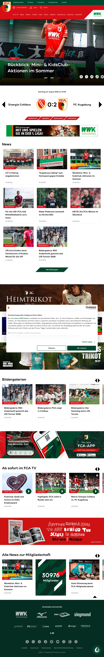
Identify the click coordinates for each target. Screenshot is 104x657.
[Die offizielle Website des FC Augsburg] (7, 7)
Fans (40, 15)
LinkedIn (102, 76)
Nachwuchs (61, 15)
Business (70, 15)
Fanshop (30, 2)
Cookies (79, 648)
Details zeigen (87, 342)
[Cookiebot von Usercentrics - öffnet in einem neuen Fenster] (87, 307)
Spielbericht (32, 118)
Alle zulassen (81, 348)
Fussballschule (53, 2)
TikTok (97, 76)
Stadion (53, 15)
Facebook (81, 76)
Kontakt (64, 2)
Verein (46, 15)
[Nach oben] (95, 596)
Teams (28, 15)
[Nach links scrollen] (95, 380)
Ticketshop (40, 2)
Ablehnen (51, 348)
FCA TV (15, 15)
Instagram (91, 76)
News (22, 15)
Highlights (45, 118)
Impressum (34, 648)
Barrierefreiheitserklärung (63, 648)
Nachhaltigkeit (80, 15)
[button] (46, 77)
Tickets (34, 15)
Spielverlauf (58, 118)
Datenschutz (46, 648)
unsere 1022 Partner (21, 318)
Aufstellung (72, 118)
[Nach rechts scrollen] (100, 380)
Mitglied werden (18, 2)
